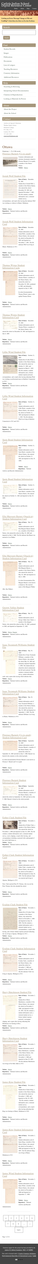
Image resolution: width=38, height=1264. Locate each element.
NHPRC (31, 1250)
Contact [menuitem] (34, 8)
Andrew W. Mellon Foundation (13, 1250)
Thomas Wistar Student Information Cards (13, 266)
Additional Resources (11, 77)
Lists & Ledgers (9, 65)
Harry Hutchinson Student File (16, 992)
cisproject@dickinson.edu (11, 136)
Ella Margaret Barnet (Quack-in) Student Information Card (17, 517)
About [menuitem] (22, 8)
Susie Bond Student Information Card (17, 441)
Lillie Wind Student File (14, 352)
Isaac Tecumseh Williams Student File (18, 646)
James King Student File (14, 1082)
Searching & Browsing (12, 86)
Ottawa (26, 168)
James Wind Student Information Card (18, 1174)
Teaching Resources (11, 69)
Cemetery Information (11, 73)
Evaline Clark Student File (15, 904)
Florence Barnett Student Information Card (14, 781)
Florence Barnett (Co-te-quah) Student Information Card (16, 736)
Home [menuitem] (16, 8)
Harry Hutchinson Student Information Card (14, 1039)
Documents (8, 61)
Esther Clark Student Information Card (18, 856)
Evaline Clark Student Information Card (18, 950)
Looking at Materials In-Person (15, 99)
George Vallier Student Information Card (13, 609)
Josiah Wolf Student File (14, 175)
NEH (24, 1250)
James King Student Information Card (17, 1131)
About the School (10, 113)
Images (6, 53)
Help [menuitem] (28, 8)
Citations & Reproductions (13, 94)
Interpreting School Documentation (16, 90)
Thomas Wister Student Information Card (13, 316)
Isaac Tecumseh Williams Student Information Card (18, 692)
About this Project (10, 109)
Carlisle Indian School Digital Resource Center (16, 3)
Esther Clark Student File (14, 817)
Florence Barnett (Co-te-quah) (16, 153)
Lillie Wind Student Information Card (17, 397)
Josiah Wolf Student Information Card (17, 223)
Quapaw (15, 632)
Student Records (9, 49)
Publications (8, 57)
